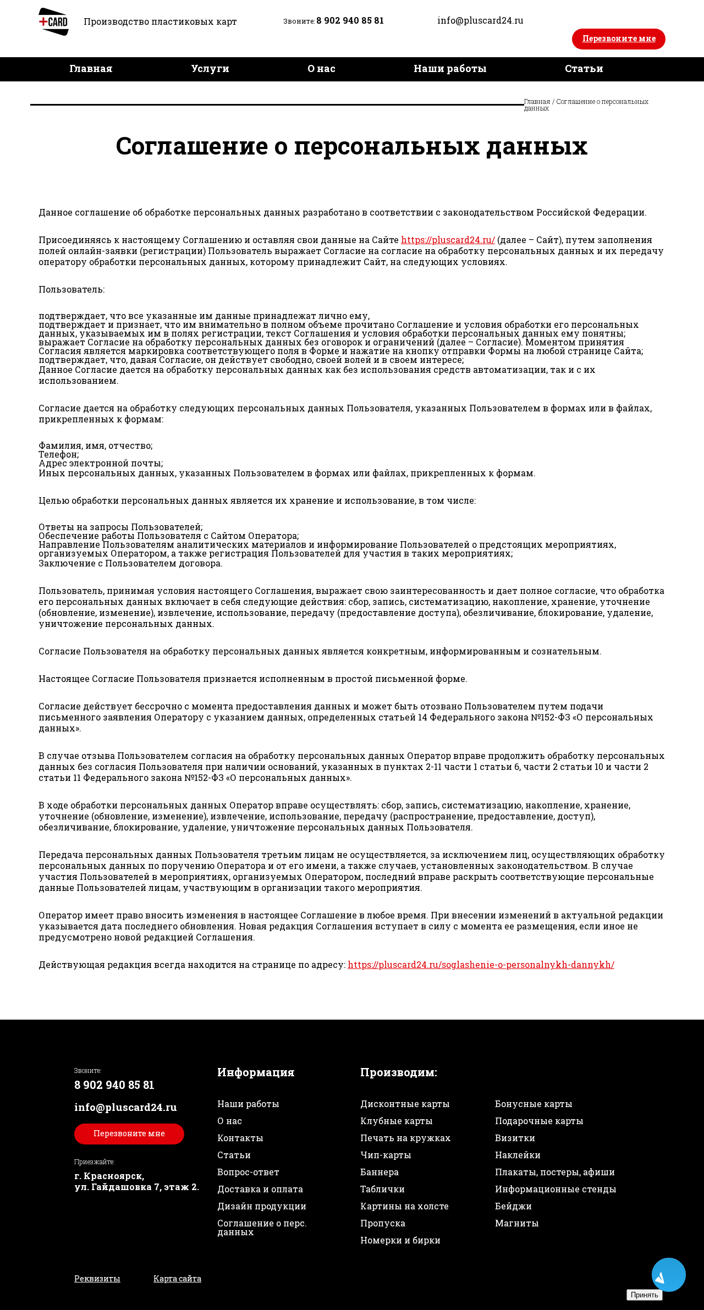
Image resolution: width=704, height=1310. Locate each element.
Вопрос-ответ (248, 1171)
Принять (644, 1295)
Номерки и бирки (400, 1240)
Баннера (379, 1171)
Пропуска (382, 1223)
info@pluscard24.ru (480, 20)
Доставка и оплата (302, 92)
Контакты (457, 92)
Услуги (210, 68)
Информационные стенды (556, 1189)
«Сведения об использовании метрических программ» (334, 1299)
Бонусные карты (534, 1103)
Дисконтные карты (405, 1103)
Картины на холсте (404, 1206)
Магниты (517, 1223)
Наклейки (518, 1154)
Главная (91, 68)
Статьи (584, 68)
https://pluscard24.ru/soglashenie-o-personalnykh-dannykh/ (481, 964)
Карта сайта (177, 1278)
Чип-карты (385, 1154)
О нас (321, 68)
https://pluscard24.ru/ (448, 239)
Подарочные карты (539, 1120)
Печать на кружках (405, 1137)
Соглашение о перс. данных (262, 1227)
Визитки (515, 1137)
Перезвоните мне (619, 38)
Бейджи (513, 1206)
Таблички (382, 1189)
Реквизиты (97, 1278)
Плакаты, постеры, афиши (555, 1171)
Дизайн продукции (121, 92)
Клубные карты (396, 1120)
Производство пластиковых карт (160, 21)
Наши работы (450, 68)
